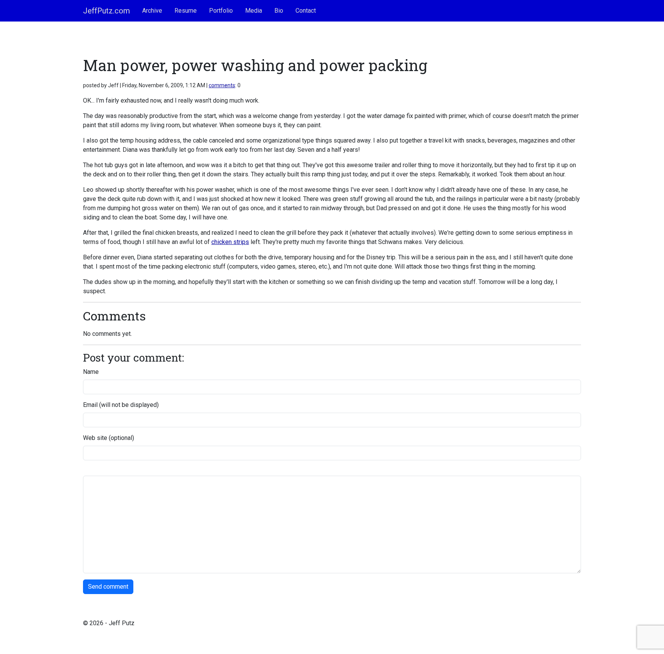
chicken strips (230, 242)
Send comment (108, 586)
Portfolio (221, 10)
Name (91, 371)
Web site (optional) (108, 438)
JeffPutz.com (106, 10)
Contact (305, 10)
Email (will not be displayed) (121, 404)
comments (222, 85)
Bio (278, 10)
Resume (185, 10)
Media (253, 10)
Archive (152, 10)
